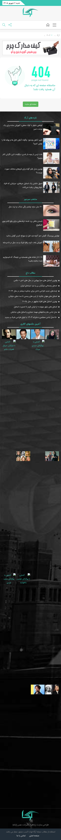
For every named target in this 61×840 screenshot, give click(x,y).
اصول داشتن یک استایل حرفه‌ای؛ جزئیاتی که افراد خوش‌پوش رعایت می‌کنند (23, 185)
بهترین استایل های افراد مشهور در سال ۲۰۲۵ (39, 301)
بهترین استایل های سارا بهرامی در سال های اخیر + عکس (35, 280)
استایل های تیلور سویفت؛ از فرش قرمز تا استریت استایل (35, 307)
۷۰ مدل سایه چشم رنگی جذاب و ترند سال (25, 207)
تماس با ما (21, 836)
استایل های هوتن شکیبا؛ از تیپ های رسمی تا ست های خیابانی (32, 296)
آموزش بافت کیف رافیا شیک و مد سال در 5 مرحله (22, 242)
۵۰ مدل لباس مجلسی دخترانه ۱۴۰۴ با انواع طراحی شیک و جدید (31, 317)
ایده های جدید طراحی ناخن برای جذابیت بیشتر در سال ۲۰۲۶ (33, 291)
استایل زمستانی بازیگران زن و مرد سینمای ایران (39, 285)
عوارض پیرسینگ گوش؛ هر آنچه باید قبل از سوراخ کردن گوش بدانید (32, 236)
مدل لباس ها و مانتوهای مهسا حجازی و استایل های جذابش (34, 312)
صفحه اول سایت (30, 104)
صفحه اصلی (34, 836)
